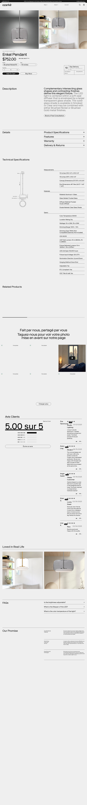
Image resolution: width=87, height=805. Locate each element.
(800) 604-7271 (5, 1)
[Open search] (80, 5)
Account (67, 4)
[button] (23, 58)
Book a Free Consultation (54, 116)
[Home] (7, 5)
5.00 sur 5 (24, 426)
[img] (71, 422)
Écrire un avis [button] (28, 446)
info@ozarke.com (80, 1)
